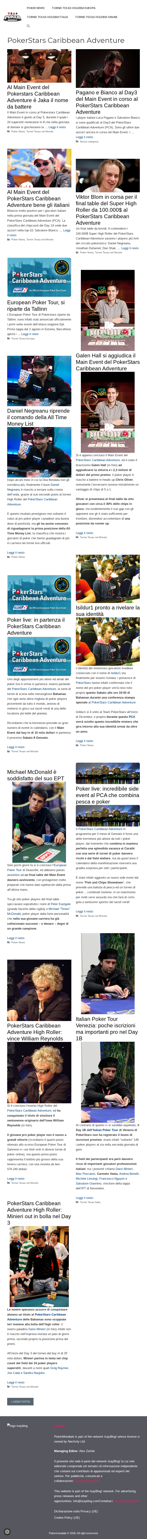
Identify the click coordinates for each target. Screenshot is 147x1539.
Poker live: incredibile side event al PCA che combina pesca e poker (107, 795)
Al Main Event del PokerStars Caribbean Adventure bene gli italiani (38, 198)
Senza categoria (89, 141)
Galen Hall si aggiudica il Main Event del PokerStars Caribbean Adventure (108, 362)
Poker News (36, 8)
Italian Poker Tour (105, 1130)
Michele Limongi (87, 1178)
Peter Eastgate (61, 904)
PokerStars (83, 683)
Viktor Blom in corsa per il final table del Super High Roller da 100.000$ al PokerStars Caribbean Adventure (106, 210)
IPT (83, 1188)
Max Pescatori (85, 1173)
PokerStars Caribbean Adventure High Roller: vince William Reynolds (35, 1032)
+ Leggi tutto (20, 1401)
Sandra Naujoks (34, 1373)
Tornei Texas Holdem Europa (74, 8)
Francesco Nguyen (112, 1178)
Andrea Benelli (129, 1173)
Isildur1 (116, 673)
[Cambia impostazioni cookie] (7, 1531)
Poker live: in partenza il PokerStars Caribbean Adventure (36, 626)
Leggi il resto (57, 127)
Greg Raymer (59, 1368)
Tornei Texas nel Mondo (39, 131)
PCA (132, 717)
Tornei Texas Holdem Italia (47, 17)
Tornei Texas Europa (23, 338)
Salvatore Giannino (88, 1183)
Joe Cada (13, 1373)
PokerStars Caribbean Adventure (98, 460)
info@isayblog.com (87, 1481)
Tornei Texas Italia (90, 1202)
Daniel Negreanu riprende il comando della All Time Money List (38, 417)
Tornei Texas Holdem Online (96, 17)
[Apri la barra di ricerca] (28, 26)
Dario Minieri (124, 1169)
